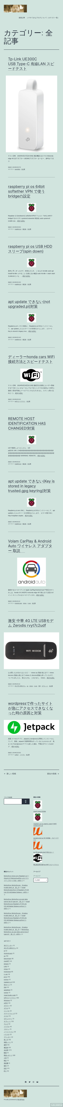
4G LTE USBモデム (20, 686)
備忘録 (24, 229)
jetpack (6, 964)
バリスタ (6, 1034)
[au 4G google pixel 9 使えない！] (37, 845)
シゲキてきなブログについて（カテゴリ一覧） (43, 18)
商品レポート (8, 1055)
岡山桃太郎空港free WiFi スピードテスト (46, 864)
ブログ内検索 (8, 797)
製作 (5, 1066)
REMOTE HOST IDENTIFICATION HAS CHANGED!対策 (27, 423)
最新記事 (22, 18)
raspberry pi (18, 229)
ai (4, 951)
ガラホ (6, 1008)
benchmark (7, 958)
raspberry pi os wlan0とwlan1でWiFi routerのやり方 (45, 824)
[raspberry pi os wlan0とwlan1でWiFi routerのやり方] (37, 817)
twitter (6, 992)
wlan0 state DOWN (39, 811)
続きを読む (21, 221)
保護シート (7, 1042)
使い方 (6, 1039)
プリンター (7, 1037)
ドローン (6, 1029)
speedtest (17, 169)
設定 (5, 1068)
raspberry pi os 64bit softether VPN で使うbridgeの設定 (26, 191)
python (6, 979)
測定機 (6, 1063)
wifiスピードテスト (20, 401)
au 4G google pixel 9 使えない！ (43, 852)
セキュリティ (8, 1019)
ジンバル (6, 1011)
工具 (5, 1058)
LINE (5, 966)
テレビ (6, 1024)
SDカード (7, 985)
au (27, 686)
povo (5, 977)
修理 (5, 1045)
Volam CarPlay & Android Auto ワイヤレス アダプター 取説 (30, 546)
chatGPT (7, 961)
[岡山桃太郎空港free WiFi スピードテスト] (37, 858)
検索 (25, 801)
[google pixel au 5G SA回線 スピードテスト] (37, 831)
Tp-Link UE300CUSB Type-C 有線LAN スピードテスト (31, 64)
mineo (24, 603)
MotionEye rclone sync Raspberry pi (15, 876)
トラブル (22, 754)
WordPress (20, 1099)
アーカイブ (36, 876)
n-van (29, 603)
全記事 (23, 169)
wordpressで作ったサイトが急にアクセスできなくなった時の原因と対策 (30, 708)
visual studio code (9, 995)
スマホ (6, 1016)
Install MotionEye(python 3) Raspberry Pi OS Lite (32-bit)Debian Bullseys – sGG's (16, 890)
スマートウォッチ (9, 1013)
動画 (5, 1053)
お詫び (17, 754)
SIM (39, 686)
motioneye (7, 971)
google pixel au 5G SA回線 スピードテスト (46, 839)
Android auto (18, 603)
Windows (7, 1000)
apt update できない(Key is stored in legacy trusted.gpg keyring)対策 (31, 486)
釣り (5, 1071)
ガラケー (6, 1006)
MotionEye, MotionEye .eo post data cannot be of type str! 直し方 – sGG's (16, 932)
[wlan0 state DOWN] (37, 804)
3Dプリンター (8, 945)
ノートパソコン (9, 1032)
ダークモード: (55, 1105)
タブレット (45, 686)
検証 (5, 1060)
